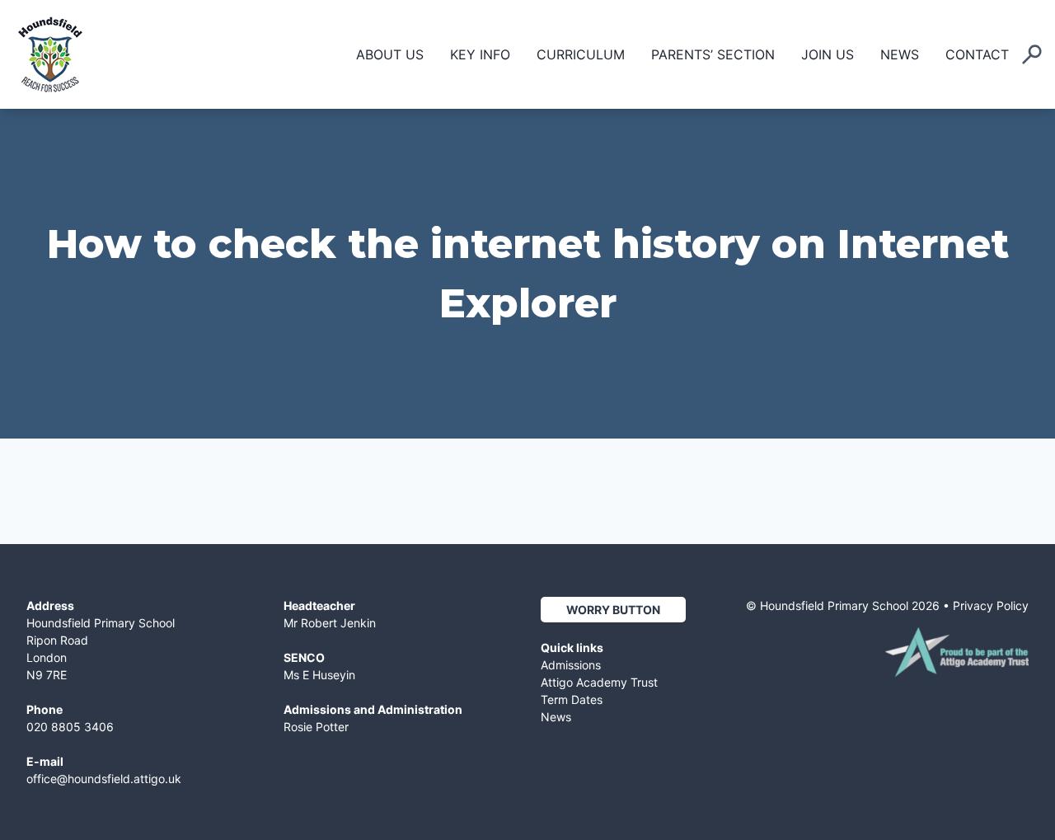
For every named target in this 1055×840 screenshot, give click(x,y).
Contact (977, 54)
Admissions (571, 665)
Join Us (827, 54)
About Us (390, 54)
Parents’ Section (713, 54)
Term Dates (572, 699)
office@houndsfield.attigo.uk (103, 779)
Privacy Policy (991, 605)
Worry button (613, 610)
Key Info (480, 54)
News (899, 54)
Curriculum (581, 54)
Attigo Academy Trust (599, 682)
